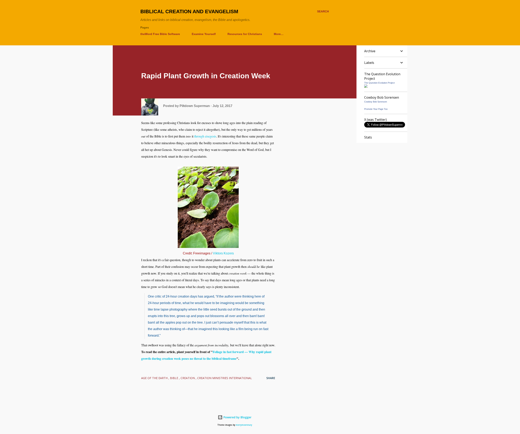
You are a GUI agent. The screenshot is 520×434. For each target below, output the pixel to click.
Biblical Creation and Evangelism (189, 11)
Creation (188, 378)
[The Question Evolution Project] (365, 86)
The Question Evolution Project (379, 83)
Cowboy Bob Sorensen (375, 101)
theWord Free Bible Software (160, 34)
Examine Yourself (204, 34)
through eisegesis (205, 136)
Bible (174, 378)
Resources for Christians (245, 34)
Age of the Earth (154, 378)
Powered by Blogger (237, 417)
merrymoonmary (244, 425)
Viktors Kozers (223, 253)
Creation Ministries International (224, 378)
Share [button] (270, 378)
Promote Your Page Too (376, 109)
